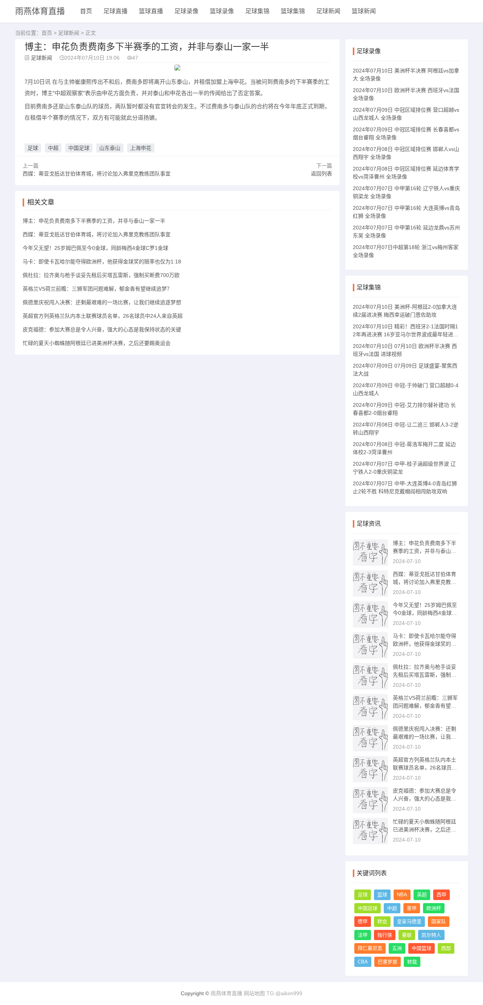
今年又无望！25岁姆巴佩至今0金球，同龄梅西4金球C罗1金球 (95, 248)
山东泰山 (109, 148)
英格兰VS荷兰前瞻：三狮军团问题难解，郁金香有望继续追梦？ (97, 289)
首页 (86, 11)
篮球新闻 (364, 11)
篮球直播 (151, 11)
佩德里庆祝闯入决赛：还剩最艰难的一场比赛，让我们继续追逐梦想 (102, 302)
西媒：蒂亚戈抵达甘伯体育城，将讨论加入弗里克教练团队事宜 (97, 174)
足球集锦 (257, 11)
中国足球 (78, 148)
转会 (382, 921)
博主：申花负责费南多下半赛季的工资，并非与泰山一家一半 (94, 221)
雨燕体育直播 (40, 11)
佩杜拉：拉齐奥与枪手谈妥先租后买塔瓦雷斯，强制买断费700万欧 (101, 275)
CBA (363, 962)
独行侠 (384, 935)
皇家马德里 (409, 921)
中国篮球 (421, 948)
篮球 (382, 894)
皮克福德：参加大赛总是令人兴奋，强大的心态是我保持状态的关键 (102, 329)
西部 (446, 948)
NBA (402, 894)
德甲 (363, 921)
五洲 (397, 948)
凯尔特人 (431, 935)
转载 (412, 962)
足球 (33, 148)
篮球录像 (222, 11)
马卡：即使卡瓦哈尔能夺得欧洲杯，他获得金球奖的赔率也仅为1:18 (102, 262)
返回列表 (321, 174)
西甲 (441, 894)
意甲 (412, 908)
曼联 (407, 935)
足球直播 (115, 11)
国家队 (438, 921)
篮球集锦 (293, 11)
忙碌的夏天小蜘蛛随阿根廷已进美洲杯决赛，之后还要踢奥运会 (97, 343)
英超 (422, 894)
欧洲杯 (433, 908)
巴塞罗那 (387, 962)
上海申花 (140, 148)
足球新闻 (328, 11)
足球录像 (186, 11)
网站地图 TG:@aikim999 (273, 993)
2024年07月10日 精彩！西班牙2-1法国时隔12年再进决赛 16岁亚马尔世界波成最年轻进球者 (405, 334)
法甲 (363, 935)
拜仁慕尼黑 (370, 948)
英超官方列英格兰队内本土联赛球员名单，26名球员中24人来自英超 (103, 316)
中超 (53, 148)
